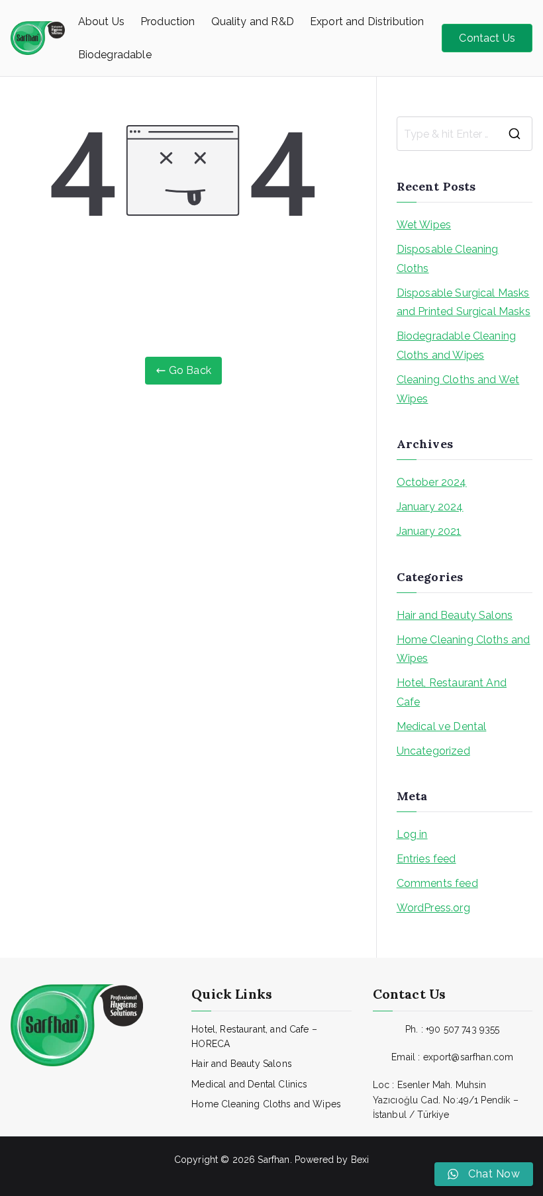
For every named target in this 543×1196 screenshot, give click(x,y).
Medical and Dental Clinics (249, 1084)
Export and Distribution (367, 21)
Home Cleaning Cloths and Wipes (463, 649)
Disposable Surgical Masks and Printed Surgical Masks (463, 302)
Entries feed (426, 858)
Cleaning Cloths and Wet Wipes (458, 389)
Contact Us (487, 38)
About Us (101, 21)
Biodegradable (115, 54)
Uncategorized (433, 751)
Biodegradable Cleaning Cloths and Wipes (457, 345)
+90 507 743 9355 (463, 1029)
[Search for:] (464, 133)
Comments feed (437, 883)
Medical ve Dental (442, 726)
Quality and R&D (252, 21)
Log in (412, 834)
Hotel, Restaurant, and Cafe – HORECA (254, 1036)
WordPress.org (433, 907)
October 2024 (432, 482)
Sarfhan (273, 1159)
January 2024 (430, 506)
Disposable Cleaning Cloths (448, 259)
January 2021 (429, 531)
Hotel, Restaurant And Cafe (452, 692)
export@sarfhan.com (468, 1057)
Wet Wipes (424, 224)
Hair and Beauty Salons (455, 615)
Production (167, 21)
